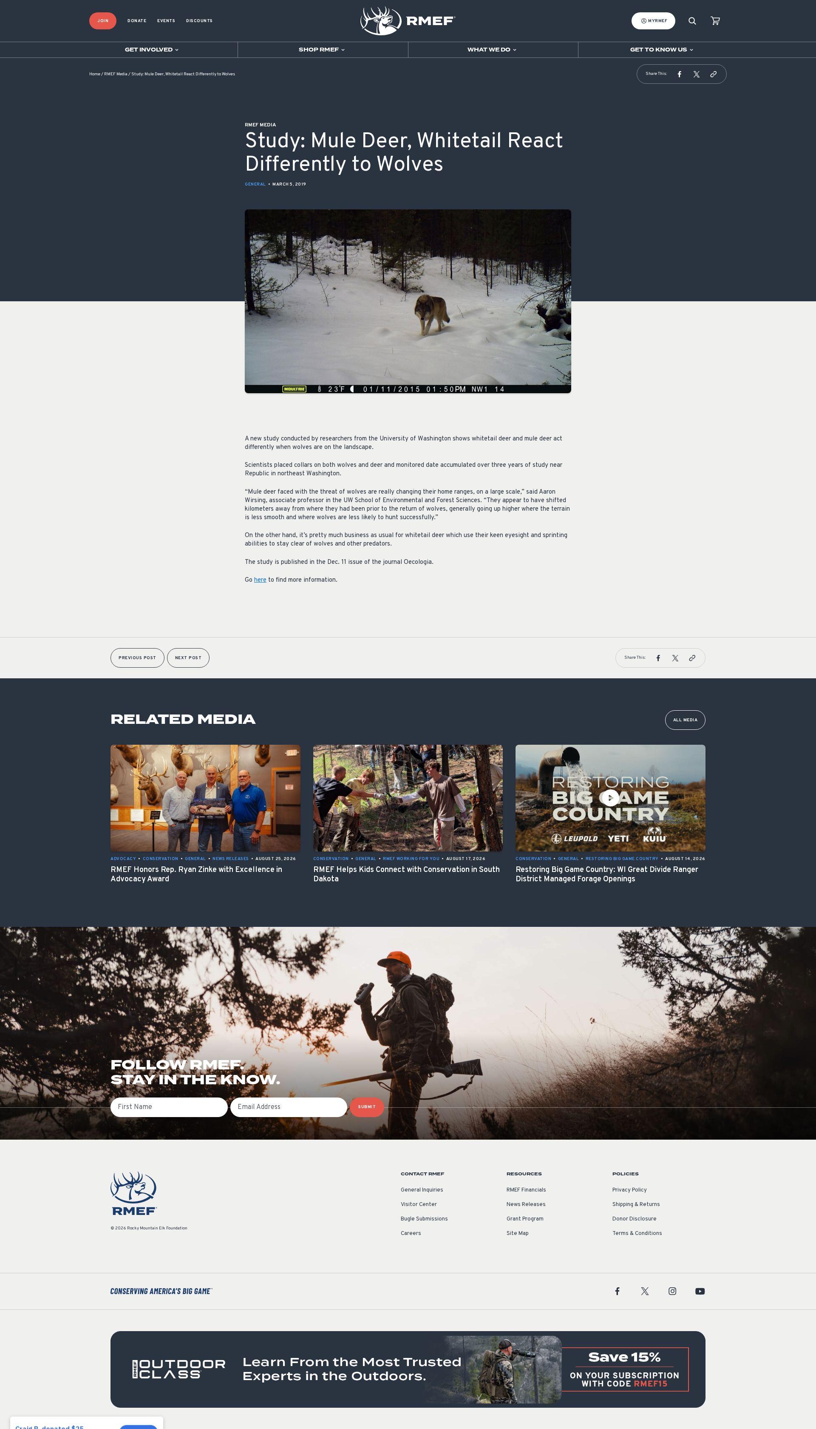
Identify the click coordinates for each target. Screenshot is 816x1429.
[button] (679, 74)
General (255, 184)
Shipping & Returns (636, 1204)
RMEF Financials (526, 1190)
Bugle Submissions (424, 1219)
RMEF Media (116, 74)
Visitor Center (419, 1204)
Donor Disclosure (634, 1219)
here (260, 580)
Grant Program (525, 1219)
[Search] (692, 21)
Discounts (199, 21)
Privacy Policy (629, 1190)
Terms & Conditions (637, 1233)
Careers (411, 1233)
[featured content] (408, 1369)
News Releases (526, 1204)
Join (102, 21)
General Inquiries (422, 1190)
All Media (685, 720)
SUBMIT (367, 1107)
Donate (137, 21)
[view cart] (715, 21)
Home (94, 74)
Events (166, 21)
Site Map (518, 1233)
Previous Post (137, 658)
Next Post (188, 658)
